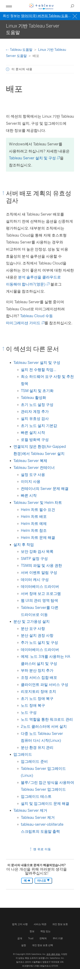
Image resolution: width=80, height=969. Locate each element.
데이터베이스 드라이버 (40, 586)
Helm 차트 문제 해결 (38, 537)
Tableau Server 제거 (30, 810)
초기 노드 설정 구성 (37, 404)
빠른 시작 (29, 495)
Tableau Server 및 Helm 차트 (37, 502)
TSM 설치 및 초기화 (37, 390)
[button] (7, 69)
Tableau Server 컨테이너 (34, 467)
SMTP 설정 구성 (34, 558)
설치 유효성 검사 (35, 418)
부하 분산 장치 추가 (37, 670)
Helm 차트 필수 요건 (38, 509)
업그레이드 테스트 (36, 796)
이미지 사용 (30, 481)
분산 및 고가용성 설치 (31, 621)
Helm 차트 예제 (34, 523)
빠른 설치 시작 (33, 432)
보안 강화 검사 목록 (37, 551)
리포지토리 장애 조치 (38, 691)
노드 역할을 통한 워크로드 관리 (47, 719)
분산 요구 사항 (33, 628)
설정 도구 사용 (33, 474)
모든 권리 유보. (53, 954)
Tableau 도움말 (21, 50)
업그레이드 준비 (34, 761)
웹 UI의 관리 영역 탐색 (39, 600)
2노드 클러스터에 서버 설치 (44, 726)
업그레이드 (22, 754)
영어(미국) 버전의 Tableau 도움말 (46, 16)
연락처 (43, 938)
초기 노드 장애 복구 (37, 698)
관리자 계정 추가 (35, 411)
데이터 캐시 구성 (35, 579)
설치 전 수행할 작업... (38, 369)
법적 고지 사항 (20, 924)
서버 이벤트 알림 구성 (39, 572)
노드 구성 (29, 712)
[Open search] (72, 6)
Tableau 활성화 (33, 397)
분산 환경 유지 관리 (37, 747)
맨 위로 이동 (41, 849)
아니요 (42, 880)
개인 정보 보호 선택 (42, 945)
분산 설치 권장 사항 (37, 635)
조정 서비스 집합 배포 (39, 677)
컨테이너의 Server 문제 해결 (44, 488)
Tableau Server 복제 (30, 460)
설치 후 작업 (23, 544)
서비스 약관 (40, 924)
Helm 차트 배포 (34, 516)
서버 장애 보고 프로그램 (41, 593)
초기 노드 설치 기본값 (39, 425)
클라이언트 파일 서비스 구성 (44, 684)
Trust (30, 938)
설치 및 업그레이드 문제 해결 (45, 803)
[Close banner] (75, 16)
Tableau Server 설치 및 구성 (34, 158)
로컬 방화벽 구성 (35, 439)
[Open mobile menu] (9, 6)
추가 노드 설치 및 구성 (39, 642)
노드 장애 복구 (33, 705)
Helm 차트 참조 (34, 530)
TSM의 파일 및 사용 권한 (41, 565)
